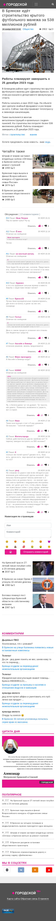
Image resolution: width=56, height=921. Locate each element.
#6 (7, 357)
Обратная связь (29, 899)
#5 (7, 370)
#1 (7, 470)
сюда (47, 142)
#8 (7, 317)
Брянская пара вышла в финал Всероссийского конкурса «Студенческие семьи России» (24, 813)
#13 (8, 218)
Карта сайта (13, 899)
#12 (8, 231)
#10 (8, 283)
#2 (7, 452)
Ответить (32, 226)
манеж (33, 134)
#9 (7, 299)
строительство (17, 134)
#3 (7, 436)
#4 (7, 421)
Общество (28, 29)
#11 (8, 254)
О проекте (43, 899)
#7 (7, 344)
